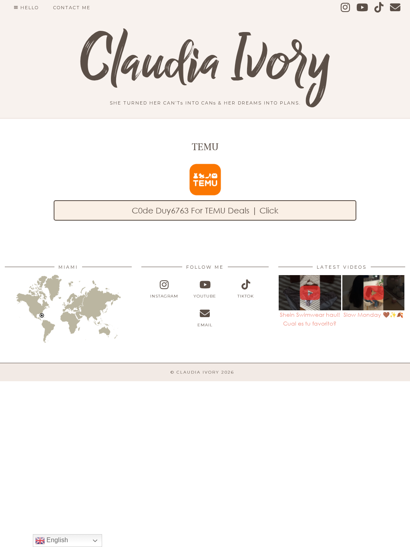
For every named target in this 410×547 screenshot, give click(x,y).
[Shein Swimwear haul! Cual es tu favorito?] (310, 292)
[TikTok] (379, 7)
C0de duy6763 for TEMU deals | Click (205, 210)
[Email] (395, 7)
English (56, 540)
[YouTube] (362, 7)
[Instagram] (346, 7)
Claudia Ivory (205, 62)
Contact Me (71, 7)
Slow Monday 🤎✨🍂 (373, 314)
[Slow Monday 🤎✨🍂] (373, 292)
